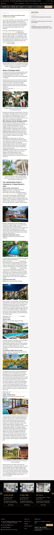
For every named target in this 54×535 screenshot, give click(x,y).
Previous (1, 493)
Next (52, 493)
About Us (26, 519)
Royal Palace (21, 259)
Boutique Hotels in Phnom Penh (20, 88)
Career (26, 523)
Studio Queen (8, 495)
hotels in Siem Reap (15, 316)
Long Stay (28, 3)
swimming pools (15, 261)
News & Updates (28, 526)
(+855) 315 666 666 (5, 0)
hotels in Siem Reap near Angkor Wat (19, 391)
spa (31, 3)
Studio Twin (24, 495)
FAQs (25, 528)
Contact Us (51, 3)
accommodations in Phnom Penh (10, 193)
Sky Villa (39, 495)
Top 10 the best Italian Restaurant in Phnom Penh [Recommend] (41, 21)
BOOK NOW (49, 6)
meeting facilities (6, 268)
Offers (41, 3)
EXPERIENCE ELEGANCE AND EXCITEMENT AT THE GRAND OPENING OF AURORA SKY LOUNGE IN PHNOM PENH (41, 27)
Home (16, 3)
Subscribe (49, 525)
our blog (25, 474)
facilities (18, 268)
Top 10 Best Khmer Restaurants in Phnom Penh (41, 16)
